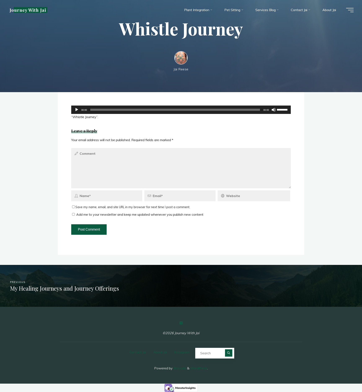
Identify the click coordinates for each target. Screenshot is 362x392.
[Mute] (274, 110)
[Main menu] (350, 10)
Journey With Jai (28, 10)
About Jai (160, 352)
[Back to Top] (345, 375)
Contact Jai (137, 352)
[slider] (283, 109)
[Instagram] (181, 323)
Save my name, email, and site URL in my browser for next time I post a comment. (132, 207)
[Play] (77, 110)
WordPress (198, 368)
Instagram (181, 352)
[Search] (228, 353)
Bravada (179, 368)
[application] (181, 110)
